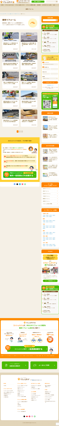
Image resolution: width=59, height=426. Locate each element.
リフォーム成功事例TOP (22, 411)
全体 (18, 403)
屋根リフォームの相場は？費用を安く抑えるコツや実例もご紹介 (29, 83)
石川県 (50, 225)
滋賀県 (47, 232)
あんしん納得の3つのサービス (9, 392)
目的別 (19, 393)
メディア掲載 (47, 399)
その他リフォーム (46, 196)
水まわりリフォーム (46, 188)
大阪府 (54, 232)
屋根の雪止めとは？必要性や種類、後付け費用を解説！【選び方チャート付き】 (29, 44)
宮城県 (54, 215)
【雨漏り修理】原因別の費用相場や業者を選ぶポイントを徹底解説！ (29, 121)
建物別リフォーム (46, 198)
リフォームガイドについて (35, 395)
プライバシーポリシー (49, 396)
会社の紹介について (34, 397)
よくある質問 (33, 393)
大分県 (47, 245)
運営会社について (48, 391)
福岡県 (44, 244)
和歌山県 (50, 233)
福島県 (50, 216)
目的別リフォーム (46, 201)
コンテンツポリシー (48, 398)
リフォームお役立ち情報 (47, 203)
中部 (44, 224)
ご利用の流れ (6, 397)
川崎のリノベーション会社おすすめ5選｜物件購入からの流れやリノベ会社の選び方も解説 (52, 127)
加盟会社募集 (47, 393)
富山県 (47, 225)
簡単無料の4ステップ (7, 393)
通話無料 (17, 1)
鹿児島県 (50, 245)
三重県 (44, 232)
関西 (44, 230)
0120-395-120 (25, 1)
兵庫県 (44, 233)
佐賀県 (47, 244)
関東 (44, 218)
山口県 (44, 239)
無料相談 (20, 171)
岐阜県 (50, 227)
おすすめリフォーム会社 (46, 5)
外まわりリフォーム (46, 193)
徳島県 (47, 239)
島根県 (47, 237)
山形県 (47, 216)
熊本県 (54, 244)
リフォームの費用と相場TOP (22, 401)
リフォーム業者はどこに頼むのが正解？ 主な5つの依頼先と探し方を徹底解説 (52, 166)
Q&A (54, 5)
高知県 (44, 240)
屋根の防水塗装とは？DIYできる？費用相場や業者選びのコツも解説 (10, 102)
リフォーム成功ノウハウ (19, 5)
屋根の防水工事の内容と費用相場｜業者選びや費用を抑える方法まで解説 (10, 64)
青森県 (47, 215)
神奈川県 (50, 221)
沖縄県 (54, 245)
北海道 (44, 215)
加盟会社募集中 (15, 365)
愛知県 (44, 228)
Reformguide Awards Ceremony (50, 402)
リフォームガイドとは (9, 5)
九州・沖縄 (45, 242)
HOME (2, 5)
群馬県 (50, 220)
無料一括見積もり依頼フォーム (48, 386)
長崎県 (50, 244)
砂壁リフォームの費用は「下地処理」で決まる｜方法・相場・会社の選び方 (52, 136)
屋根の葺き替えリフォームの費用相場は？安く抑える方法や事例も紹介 (10, 121)
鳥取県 (44, 237)
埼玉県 (54, 220)
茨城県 (44, 220)
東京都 (47, 221)
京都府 (50, 232)
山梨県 (44, 227)
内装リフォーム (46, 191)
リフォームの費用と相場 (30, 5)
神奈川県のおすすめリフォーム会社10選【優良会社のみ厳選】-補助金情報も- (52, 119)
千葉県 (44, 221)
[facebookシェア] (14, 184)
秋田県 (44, 216)
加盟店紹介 (33, 387)
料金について (33, 398)
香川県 (50, 239)
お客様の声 (6, 395)
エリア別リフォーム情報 (35, 388)
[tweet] (17, 184)
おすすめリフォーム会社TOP (36, 385)
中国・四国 (45, 236)
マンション (19, 406)
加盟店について (34, 400)
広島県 (54, 237)
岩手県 (50, 215)
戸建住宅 (19, 404)
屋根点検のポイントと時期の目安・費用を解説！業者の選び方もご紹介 (10, 43)
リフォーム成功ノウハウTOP (22, 385)
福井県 (54, 225)
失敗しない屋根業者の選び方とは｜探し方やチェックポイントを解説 (10, 83)
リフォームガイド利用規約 (49, 394)
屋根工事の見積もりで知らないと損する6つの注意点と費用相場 (29, 102)
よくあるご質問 (44, 365)
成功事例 (38, 5)
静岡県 (54, 227)
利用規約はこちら (50, 85)
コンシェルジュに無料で (28, 349)
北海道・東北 (45, 213)
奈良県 (47, 233)
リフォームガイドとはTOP (8, 390)
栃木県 (47, 220)
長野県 (47, 227)
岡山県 (50, 237)
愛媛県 (54, 239)
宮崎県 (44, 245)
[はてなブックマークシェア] (20, 184)
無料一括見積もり (37, 1)
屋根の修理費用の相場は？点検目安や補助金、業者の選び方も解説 (29, 64)
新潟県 (44, 225)
